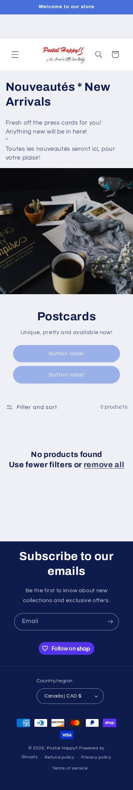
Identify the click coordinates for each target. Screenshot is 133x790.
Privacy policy (96, 757)
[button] (15, 54)
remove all (104, 465)
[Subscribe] (110, 621)
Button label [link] (66, 353)
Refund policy (59, 757)
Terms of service (70, 768)
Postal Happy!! (62, 748)
